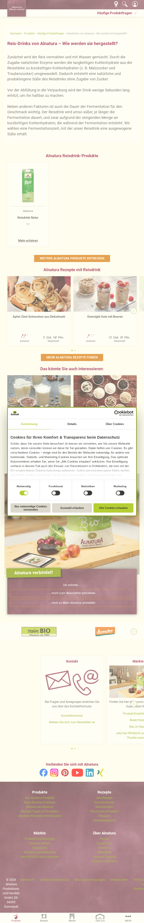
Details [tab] (72, 424)
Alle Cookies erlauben (113, 507)
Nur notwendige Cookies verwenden (30, 508)
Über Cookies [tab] (115, 424)
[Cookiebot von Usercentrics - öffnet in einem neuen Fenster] (117, 413)
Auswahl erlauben (72, 507)
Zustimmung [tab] (29, 424)
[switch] (56, 493)
